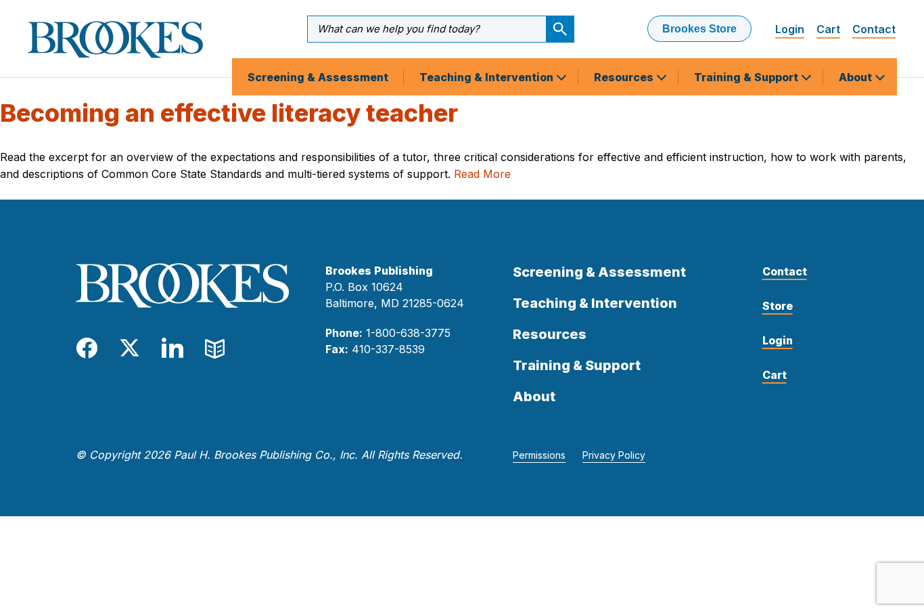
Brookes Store (699, 29)
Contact (874, 29)
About (857, 77)
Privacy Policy (613, 455)
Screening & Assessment (318, 77)
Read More (482, 174)
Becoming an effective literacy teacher (229, 113)
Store (777, 306)
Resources (625, 77)
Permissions (539, 455)
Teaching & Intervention (487, 77)
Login (789, 29)
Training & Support (747, 77)
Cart (828, 29)
